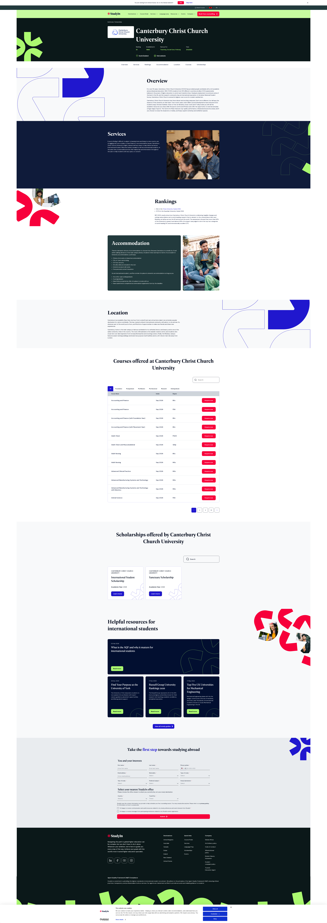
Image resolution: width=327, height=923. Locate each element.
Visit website (161, 56)
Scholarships (188, 850)
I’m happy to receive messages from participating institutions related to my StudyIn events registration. (149, 811)
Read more (117, 669)
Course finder (144, 14)
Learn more (117, 594)
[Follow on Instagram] (131, 860)
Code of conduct (210, 847)
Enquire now (209, 400)
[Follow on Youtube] (124, 860)
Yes (181, 2)
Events (183, 14)
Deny (215, 919)
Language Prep (189, 847)
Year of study (122, 781)
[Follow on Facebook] (117, 860)
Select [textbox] (151, 776)
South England (144, 56)
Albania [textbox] (120, 798)
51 (211, 510)
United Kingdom (168, 840)
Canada (166, 847)
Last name (152, 765)
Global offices (209, 840)
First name (121, 765)
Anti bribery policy (211, 843)
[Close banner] (231, 907)
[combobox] (183, 768)
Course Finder (188, 840)
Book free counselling (207, 14)
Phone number (185, 765)
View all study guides (163, 726)
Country (120, 796)
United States (168, 861)
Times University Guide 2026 (172, 209)
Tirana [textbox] (151, 798)
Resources (174, 14)
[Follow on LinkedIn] (110, 860)
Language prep (164, 14)
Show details (119, 919)
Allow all (215, 909)
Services (153, 14)
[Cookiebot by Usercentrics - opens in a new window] (104, 919)
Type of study (185, 773)
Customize (214, 914)
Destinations (132, 14)
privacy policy (204, 803)
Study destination (186, 781)
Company (190, 14)
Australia (166, 843)
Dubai (165, 850)
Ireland (166, 854)
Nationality (152, 773)
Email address (122, 773)
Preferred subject (154, 781)
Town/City (152, 796)
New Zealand (167, 857)
